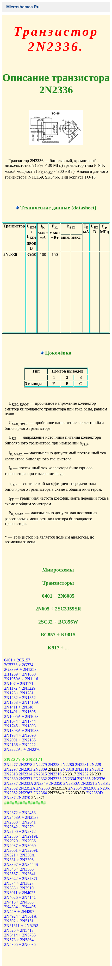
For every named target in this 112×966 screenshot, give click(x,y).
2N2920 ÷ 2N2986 (20, 841)
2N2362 (11, 793)
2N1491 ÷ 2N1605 (20, 712)
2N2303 (25, 769)
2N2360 (89, 788)
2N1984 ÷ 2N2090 (20, 735)
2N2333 (54, 778)
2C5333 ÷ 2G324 (18, 664)
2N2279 (40, 764)
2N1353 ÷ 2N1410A (21, 702)
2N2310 (67, 769)
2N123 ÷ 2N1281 (19, 693)
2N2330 (11, 778)
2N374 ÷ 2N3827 (19, 883)
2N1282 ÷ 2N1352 (20, 697)
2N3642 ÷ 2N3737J (20, 878)
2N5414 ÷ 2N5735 (20, 935)
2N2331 (25, 778)
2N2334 (69, 778)
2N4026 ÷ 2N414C (20, 897)
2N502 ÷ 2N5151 (19, 921)
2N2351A (103, 783)
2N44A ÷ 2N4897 (19, 911)
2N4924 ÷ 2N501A (20, 916)
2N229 (95, 764)
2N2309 (40, 769)
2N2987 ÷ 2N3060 (20, 845)
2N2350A (71, 783)
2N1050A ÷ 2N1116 (21, 679)
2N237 (10, 797)
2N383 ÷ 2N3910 (19, 888)
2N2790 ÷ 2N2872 (20, 831)
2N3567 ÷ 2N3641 (20, 874)
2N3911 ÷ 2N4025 (19, 892)
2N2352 (11, 788)
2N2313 (11, 774)
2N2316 (54, 774)
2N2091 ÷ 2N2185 (20, 740)
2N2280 (67, 764)
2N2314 (25, 774)
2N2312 (96, 769)
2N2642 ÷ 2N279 (19, 827)
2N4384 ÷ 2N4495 (20, 907)
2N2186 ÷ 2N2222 (20, 744)
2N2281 (82, 764)
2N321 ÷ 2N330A (19, 855)
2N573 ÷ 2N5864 (19, 940)
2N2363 (25, 793)
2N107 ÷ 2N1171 (18, 683)
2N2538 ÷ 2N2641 (20, 822)
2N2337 (11, 783)
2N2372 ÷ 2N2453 (20, 812)
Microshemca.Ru (23, 7)
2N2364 (40, 793)
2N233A (26, 783)
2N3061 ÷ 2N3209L (21, 850)
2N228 (53, 764)
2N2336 (98, 778)
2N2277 (11, 764)
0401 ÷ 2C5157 (17, 660)
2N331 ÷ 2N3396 (19, 860)
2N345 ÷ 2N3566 (19, 869)
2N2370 (23, 797)
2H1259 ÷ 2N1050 (20, 674)
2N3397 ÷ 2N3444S (21, 864)
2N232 (83, 774)
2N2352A (27, 788)
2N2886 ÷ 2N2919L (21, 836)
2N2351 (87, 783)
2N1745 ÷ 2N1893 (20, 726)
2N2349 (41, 783)
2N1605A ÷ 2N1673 (21, 716)
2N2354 (75, 788)
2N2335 (84, 778)
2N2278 (25, 764)
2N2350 (55, 783)
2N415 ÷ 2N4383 (19, 902)
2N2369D (94, 793)
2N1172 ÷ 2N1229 (19, 688)
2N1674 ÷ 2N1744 (20, 721)
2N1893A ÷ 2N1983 (21, 730)
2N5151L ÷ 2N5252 (21, 925)
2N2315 (40, 774)
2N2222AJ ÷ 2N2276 (22, 749)
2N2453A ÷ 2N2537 (21, 817)
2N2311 (81, 769)
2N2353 (43, 788)
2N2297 (11, 769)
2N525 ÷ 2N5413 (19, 930)
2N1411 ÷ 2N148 (18, 707)
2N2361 (104, 788)
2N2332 (40, 778)
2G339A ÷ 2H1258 (20, 669)
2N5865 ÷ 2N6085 (20, 944)
